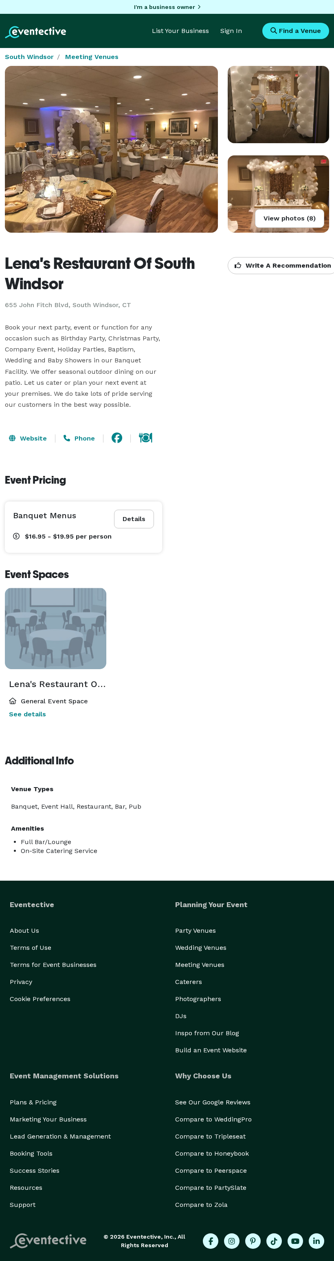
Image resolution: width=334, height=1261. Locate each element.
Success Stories (34, 1170)
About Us (24, 930)
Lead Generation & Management (60, 1136)
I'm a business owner (164, 7)
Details (134, 519)
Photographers (198, 999)
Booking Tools (31, 1153)
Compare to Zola (201, 1205)
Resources (26, 1187)
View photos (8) (290, 218)
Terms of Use (30, 947)
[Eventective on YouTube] (295, 1241)
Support (22, 1205)
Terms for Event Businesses (53, 965)
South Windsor (29, 57)
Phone (84, 438)
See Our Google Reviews (212, 1102)
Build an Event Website (211, 1050)
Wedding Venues (200, 947)
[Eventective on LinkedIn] (316, 1241)
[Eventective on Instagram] (232, 1241)
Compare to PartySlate (210, 1187)
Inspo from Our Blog (207, 1033)
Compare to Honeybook (212, 1153)
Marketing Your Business (48, 1119)
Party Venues (195, 930)
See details (27, 714)
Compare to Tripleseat (210, 1136)
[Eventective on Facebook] (210, 1241)
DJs (181, 1016)
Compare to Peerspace (211, 1170)
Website (32, 438)
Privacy (21, 982)
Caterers (188, 982)
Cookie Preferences (40, 999)
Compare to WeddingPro (213, 1119)
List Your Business (180, 31)
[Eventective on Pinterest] (253, 1241)
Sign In (231, 31)
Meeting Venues (92, 57)
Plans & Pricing (33, 1102)
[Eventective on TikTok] (274, 1241)
